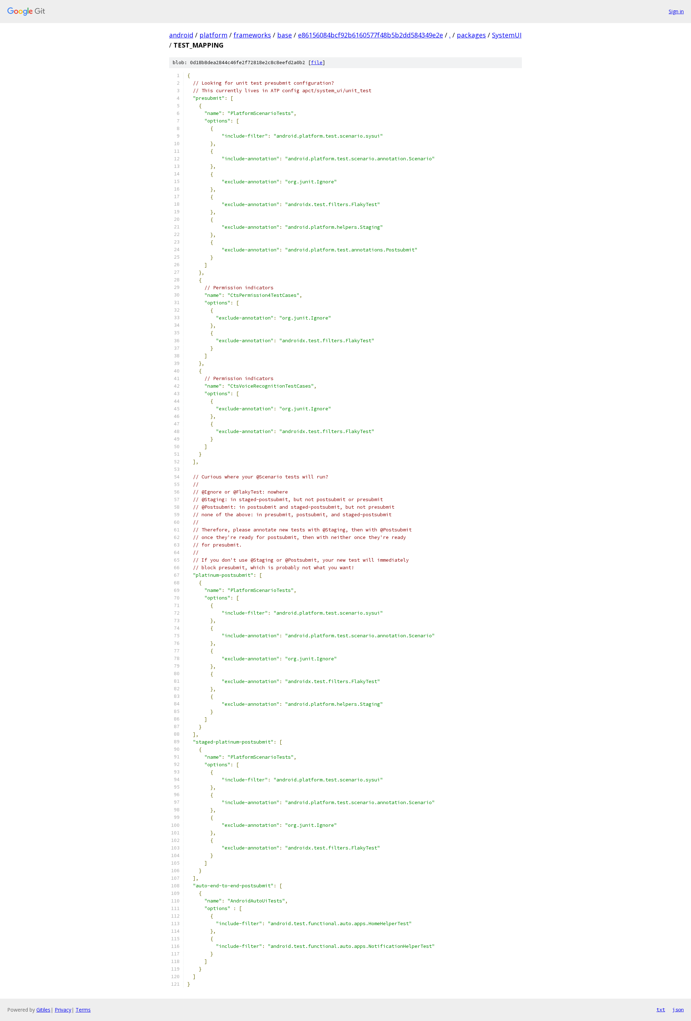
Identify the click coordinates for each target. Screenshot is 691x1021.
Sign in (676, 11)
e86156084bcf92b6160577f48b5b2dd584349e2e (370, 35)
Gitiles (43, 1009)
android (181, 35)
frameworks (252, 35)
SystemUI (506, 35)
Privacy (63, 1009)
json (678, 1009)
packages (471, 35)
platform (213, 35)
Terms (83, 1009)
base (284, 35)
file (316, 62)
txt (660, 1009)
